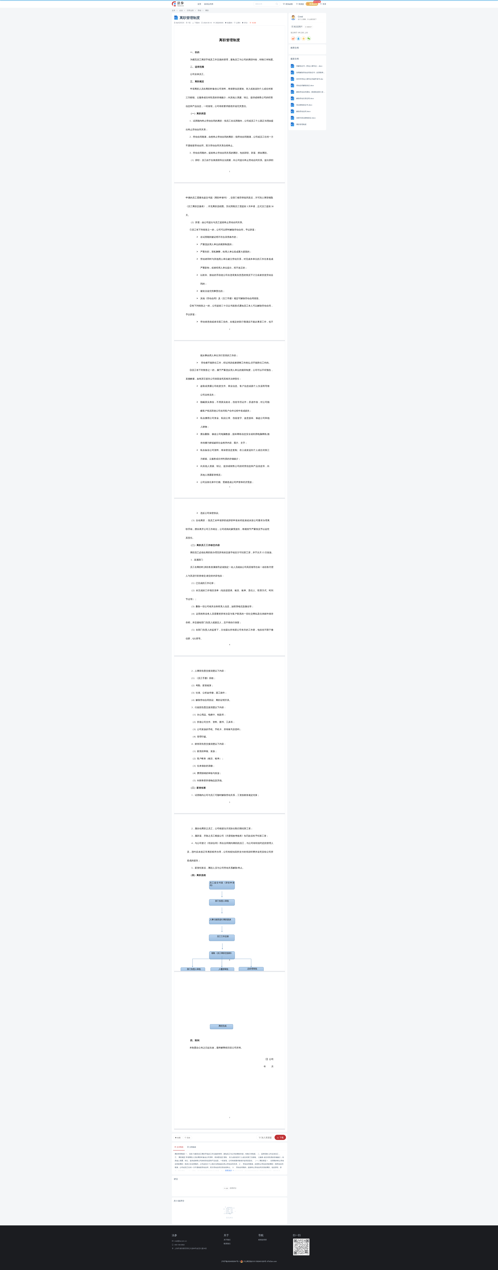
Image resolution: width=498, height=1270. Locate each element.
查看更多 (228, 1170)
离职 (207, 10)
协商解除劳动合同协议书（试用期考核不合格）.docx (311, 72)
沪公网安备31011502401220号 (255, 1261)
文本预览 (179, 1147)
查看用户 (309, 27)
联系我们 (227, 1243)
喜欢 (188, 1137)
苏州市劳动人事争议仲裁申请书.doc (309, 79)
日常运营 (190, 10)
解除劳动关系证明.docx (305, 98)
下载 (281, 1137)
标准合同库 (208, 4)
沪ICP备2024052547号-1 (230, 1261)
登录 (324, 4)
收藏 (179, 1137)
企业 (181, 10)
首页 (199, 4)
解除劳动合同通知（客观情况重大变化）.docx (311, 92)
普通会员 (313, 3)
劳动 (199, 10)
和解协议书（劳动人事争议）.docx (309, 66)
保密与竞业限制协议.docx (306, 118)
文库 (173, 10)
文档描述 (192, 1147)
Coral (300, 16)
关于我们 (227, 1239)
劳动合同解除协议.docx (305, 85)
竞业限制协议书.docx (304, 105)
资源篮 (301, 4)
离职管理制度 (301, 124)
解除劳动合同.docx (303, 111)
